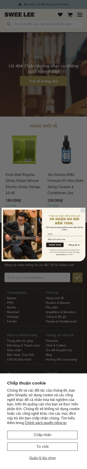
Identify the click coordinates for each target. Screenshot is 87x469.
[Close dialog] (83, 210)
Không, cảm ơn (74, 245)
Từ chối (42, 447)
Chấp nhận (42, 435)
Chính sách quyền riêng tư (46, 423)
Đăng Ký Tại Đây (55, 245)
